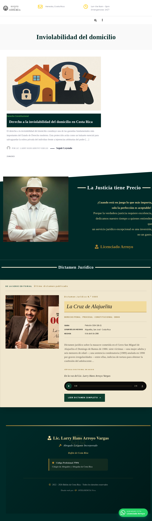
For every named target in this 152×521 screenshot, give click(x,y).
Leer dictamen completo (84, 397)
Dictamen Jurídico (76, 267)
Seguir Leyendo (64, 148)
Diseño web (66, 490)
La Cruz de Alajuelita (89, 306)
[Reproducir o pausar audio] (69, 386)
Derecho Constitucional (18, 116)
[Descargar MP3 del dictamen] (142, 386)
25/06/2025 (11, 156)
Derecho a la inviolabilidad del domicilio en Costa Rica (51, 122)
